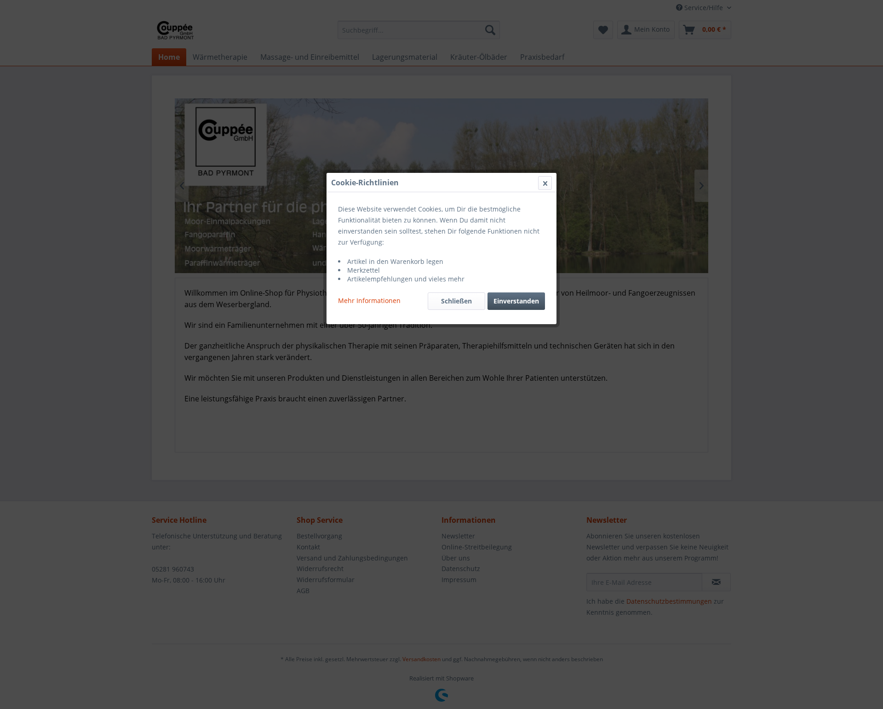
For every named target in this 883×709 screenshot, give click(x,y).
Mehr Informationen (369, 300)
